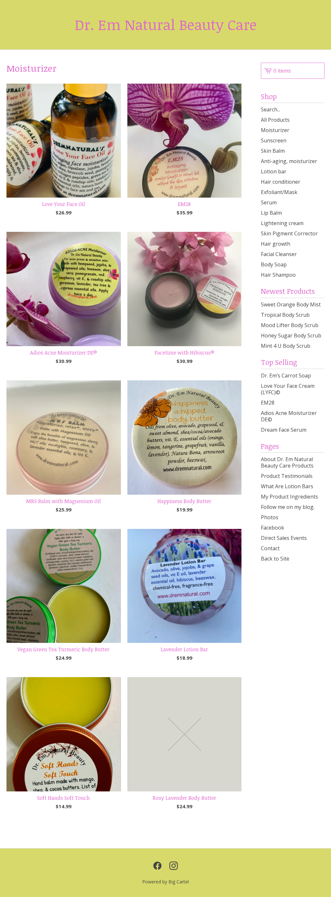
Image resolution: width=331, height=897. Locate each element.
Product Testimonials (287, 475)
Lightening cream (282, 223)
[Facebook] (157, 865)
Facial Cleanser (279, 254)
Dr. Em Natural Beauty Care (166, 24)
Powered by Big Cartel (165, 882)
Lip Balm (271, 212)
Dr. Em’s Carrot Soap (286, 375)
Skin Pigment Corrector (289, 233)
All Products (275, 119)
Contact (270, 548)
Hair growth (275, 243)
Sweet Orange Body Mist (291, 304)
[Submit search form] (319, 109)
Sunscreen (273, 140)
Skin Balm (273, 150)
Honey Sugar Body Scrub (291, 335)
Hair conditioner (280, 181)
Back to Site (275, 558)
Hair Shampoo (278, 274)
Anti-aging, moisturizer (289, 161)
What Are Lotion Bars (287, 486)
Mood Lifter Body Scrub (289, 325)
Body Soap (274, 264)
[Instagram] (173, 865)
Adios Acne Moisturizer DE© (289, 416)
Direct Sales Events (284, 537)
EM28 (267, 402)
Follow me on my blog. (288, 506)
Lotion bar (273, 171)
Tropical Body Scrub (285, 314)
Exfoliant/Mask (279, 192)
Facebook (272, 527)
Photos (269, 517)
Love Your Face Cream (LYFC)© (288, 389)
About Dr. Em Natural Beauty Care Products (287, 462)
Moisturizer (275, 130)
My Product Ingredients (289, 496)
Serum (269, 202)
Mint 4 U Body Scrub (285, 345)
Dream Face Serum (283, 429)
